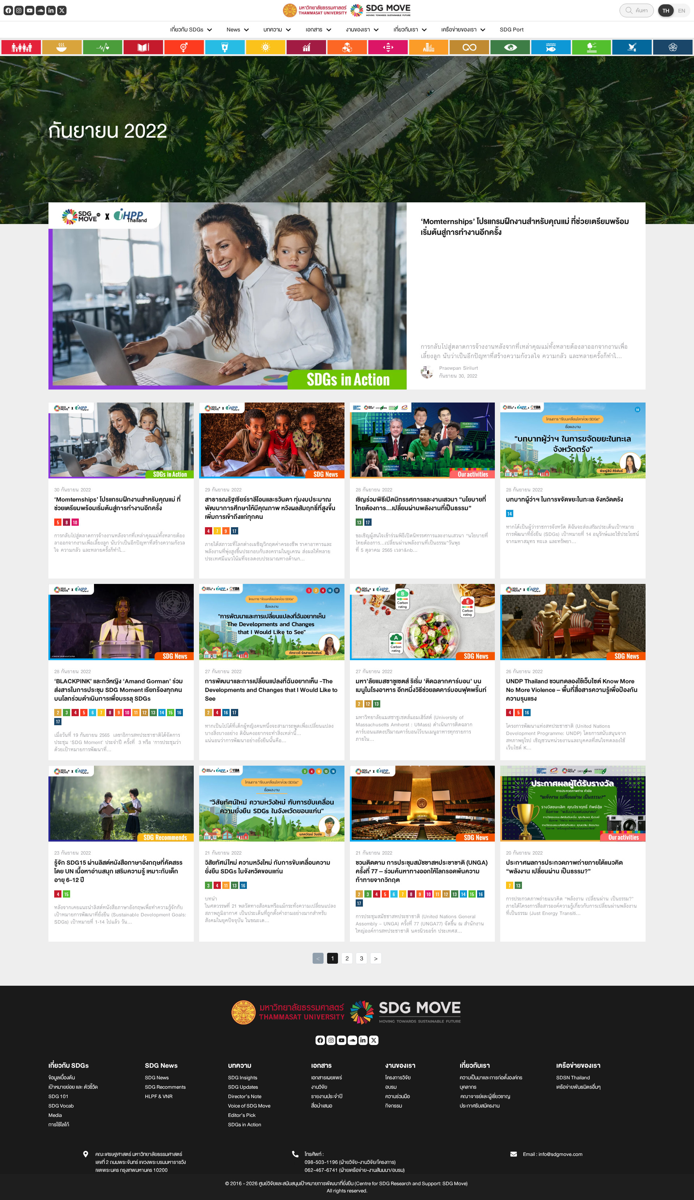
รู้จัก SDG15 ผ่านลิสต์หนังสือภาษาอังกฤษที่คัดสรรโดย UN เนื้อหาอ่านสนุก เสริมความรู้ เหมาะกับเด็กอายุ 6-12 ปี (118, 871)
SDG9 (226, 530)
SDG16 (179, 712)
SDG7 (217, 530)
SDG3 (66, 712)
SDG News (161, 1065)
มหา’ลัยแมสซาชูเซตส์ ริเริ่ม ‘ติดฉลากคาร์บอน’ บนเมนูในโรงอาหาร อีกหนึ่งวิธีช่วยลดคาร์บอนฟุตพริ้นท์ (421, 685)
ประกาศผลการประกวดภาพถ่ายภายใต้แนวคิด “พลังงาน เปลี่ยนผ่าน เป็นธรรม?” (564, 867)
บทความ (273, 29)
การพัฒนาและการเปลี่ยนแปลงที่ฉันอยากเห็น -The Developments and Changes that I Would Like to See (271, 690)
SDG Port (512, 29)
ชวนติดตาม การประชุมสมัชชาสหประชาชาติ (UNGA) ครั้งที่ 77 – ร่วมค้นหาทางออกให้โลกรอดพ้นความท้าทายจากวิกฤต (422, 871)
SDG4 (208, 530)
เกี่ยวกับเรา (406, 29)
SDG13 (359, 522)
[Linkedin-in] (51, 10)
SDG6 (92, 712)
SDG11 (136, 712)
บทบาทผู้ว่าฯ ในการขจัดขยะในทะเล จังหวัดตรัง (564, 499)
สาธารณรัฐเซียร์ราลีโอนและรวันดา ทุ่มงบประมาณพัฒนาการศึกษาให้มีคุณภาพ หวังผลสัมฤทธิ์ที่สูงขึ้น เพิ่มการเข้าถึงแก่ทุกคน (270, 508)
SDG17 (234, 530)
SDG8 (66, 522)
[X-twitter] (62, 10)
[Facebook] (8, 10)
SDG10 (75, 522)
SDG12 (144, 712)
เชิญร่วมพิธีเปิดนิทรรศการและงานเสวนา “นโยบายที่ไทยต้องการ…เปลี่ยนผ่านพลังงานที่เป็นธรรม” (421, 503)
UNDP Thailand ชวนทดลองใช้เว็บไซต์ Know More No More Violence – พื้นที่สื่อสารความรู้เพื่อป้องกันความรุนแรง (572, 690)
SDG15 (170, 712)
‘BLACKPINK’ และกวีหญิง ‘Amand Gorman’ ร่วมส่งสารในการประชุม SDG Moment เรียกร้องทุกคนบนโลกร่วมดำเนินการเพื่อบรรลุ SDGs (118, 690)
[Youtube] (29, 10)
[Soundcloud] (40, 10)
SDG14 (509, 513)
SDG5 (57, 522)
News (233, 29)
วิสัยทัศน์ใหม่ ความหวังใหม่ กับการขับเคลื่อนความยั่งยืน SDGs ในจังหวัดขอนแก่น (267, 867)
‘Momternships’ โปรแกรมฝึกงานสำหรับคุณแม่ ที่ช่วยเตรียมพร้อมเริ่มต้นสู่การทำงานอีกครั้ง (525, 227)
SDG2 (57, 712)
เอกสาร (314, 29)
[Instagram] (19, 10)
